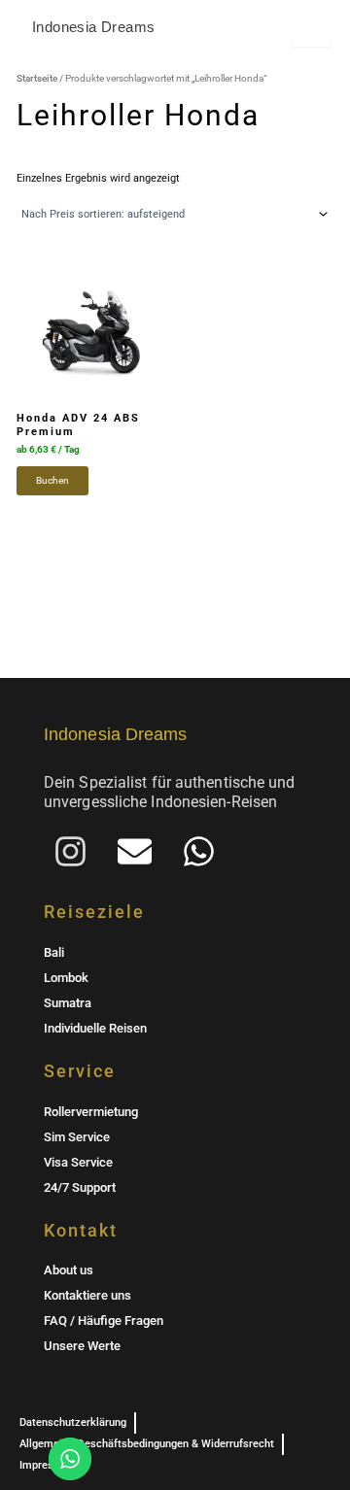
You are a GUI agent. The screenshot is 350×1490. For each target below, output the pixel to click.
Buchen (52, 480)
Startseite (37, 78)
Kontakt (81, 1230)
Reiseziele (94, 911)
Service (80, 1071)
